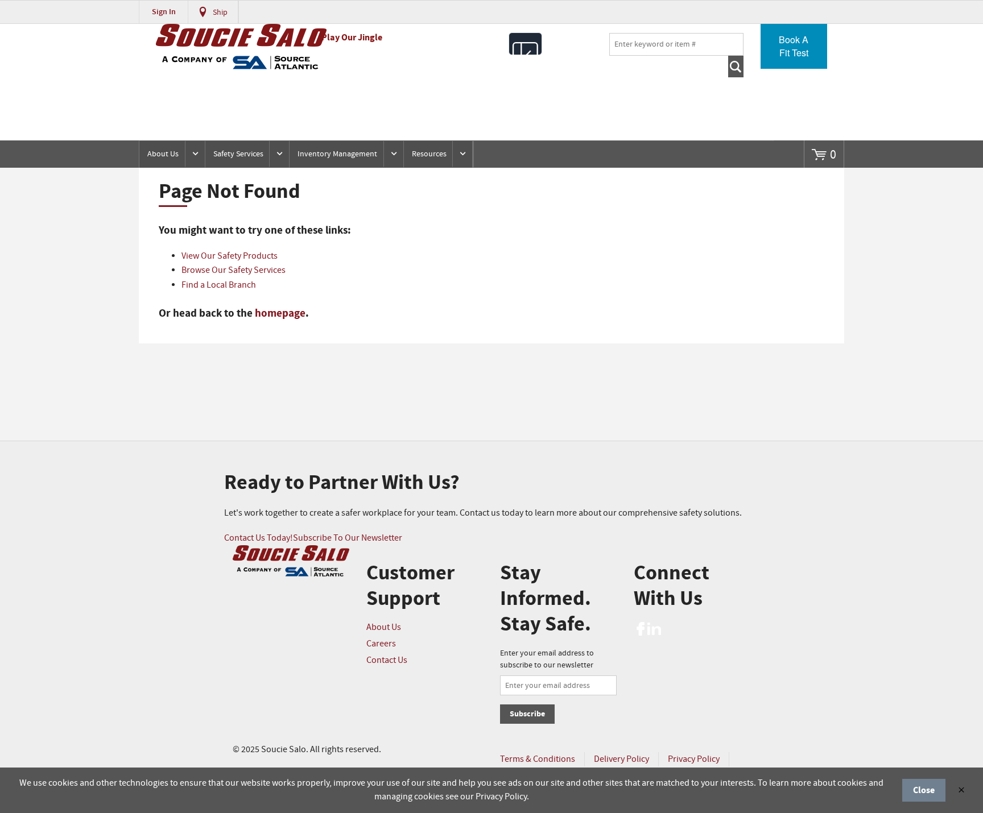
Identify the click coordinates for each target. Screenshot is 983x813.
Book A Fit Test (793, 46)
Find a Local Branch (218, 285)
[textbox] (676, 44)
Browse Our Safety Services (233, 270)
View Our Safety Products (229, 256)
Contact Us (386, 660)
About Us (163, 154)
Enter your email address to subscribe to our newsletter (547, 659)
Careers (381, 644)
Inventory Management (337, 154)
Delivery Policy (621, 759)
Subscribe (527, 713)
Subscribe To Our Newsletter (347, 538)
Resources (429, 154)
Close (924, 790)
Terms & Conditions (537, 759)
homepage (280, 313)
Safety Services (238, 154)
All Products (525, 43)
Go (736, 66)
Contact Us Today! (258, 538)
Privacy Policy (694, 759)
